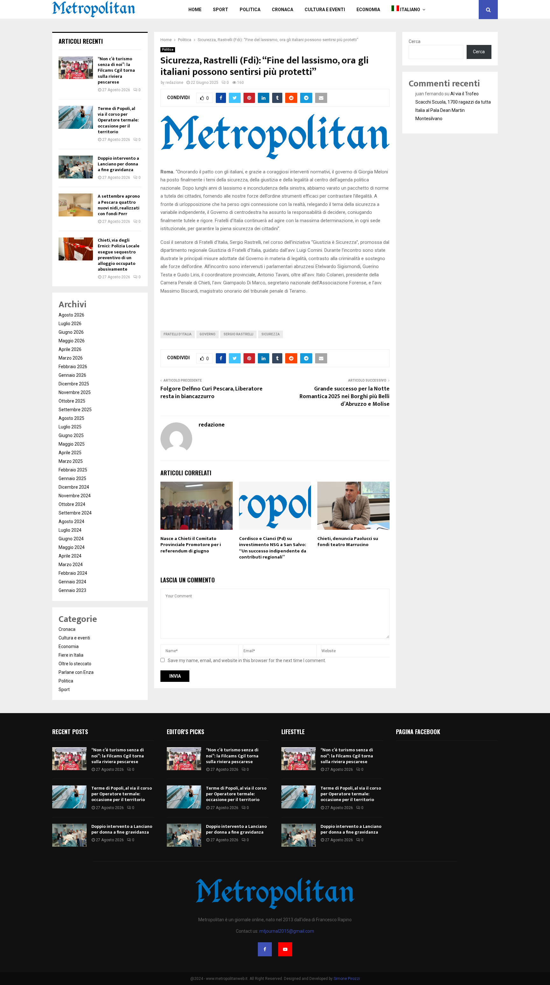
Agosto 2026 (71, 314)
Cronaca (282, 9)
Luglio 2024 (70, 530)
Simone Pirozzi (347, 978)
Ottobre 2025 (72, 401)
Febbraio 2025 (73, 469)
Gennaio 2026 (72, 375)
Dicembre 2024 (74, 487)
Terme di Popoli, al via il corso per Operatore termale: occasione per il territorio (118, 120)
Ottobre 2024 (72, 504)
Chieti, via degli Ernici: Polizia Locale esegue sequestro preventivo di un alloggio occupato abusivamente (118, 255)
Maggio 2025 (72, 444)
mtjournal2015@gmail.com (286, 931)
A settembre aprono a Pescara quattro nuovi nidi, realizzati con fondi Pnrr (119, 205)
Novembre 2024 (75, 495)
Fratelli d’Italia (178, 334)
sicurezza (270, 334)
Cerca (414, 41)
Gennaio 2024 (72, 581)
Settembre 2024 (75, 512)
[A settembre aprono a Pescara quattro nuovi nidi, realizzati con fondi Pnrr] (76, 204)
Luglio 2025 (70, 426)
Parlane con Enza (76, 672)
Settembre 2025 (75, 409)
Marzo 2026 (71, 358)
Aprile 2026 (70, 349)
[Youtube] (285, 949)
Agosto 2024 (71, 521)
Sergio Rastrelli (238, 334)
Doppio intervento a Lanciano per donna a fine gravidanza (118, 164)
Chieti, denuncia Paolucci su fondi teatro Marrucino (347, 542)
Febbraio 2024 (73, 573)
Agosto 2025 (71, 418)
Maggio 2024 (72, 547)
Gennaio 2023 (72, 590)
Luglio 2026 (70, 323)
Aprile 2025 (70, 452)
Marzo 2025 (71, 461)
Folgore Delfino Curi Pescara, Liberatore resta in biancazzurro (211, 392)
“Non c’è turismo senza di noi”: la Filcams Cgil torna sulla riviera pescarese (116, 70)
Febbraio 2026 (73, 366)
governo (207, 334)
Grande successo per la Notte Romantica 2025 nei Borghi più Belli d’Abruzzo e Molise (345, 396)
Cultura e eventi (74, 637)
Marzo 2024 (71, 564)
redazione (174, 82)
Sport (220, 9)
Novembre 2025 (75, 392)
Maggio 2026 (72, 340)
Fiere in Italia (71, 655)
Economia (368, 9)
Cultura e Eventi (325, 9)
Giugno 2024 (71, 538)
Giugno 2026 (71, 332)
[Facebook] (265, 949)
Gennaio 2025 (72, 478)
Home (194, 9)
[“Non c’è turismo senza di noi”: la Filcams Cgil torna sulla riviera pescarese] (76, 67)
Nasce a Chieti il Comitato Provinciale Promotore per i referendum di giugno (190, 545)
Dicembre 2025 (74, 383)
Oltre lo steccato (75, 663)
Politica (250, 9)
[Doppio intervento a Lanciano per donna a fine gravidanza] (76, 167)
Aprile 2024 (70, 555)
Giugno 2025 (71, 435)
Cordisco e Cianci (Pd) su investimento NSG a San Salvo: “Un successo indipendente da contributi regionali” (272, 548)
